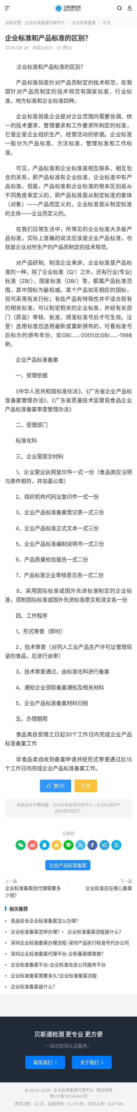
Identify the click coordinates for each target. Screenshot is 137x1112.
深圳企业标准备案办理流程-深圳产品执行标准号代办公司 (70, 942)
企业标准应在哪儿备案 (108, 888)
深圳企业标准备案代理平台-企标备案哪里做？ (58, 953)
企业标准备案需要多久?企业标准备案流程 (54, 975)
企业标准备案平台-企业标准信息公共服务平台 (58, 964)
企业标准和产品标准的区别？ (48, 38)
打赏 (85, 786)
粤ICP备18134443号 (69, 1096)
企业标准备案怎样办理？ (36, 931)
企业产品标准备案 (67, 865)
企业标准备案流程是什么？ (95, 931)
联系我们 (45, 1062)
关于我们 (91, 1062)
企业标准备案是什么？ (34, 986)
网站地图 (104, 1090)
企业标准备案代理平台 (68, 8)
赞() (64, 47)
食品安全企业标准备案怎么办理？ (45, 921)
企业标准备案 (84, 22)
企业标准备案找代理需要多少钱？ (33, 891)
